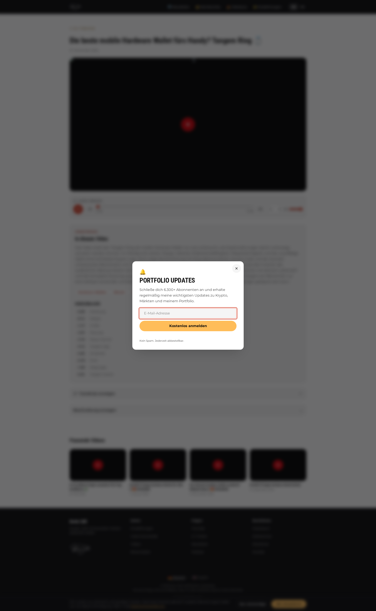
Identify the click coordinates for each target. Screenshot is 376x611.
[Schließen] (236, 268)
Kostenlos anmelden (188, 326)
